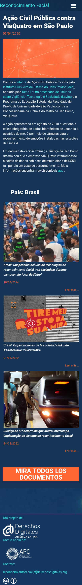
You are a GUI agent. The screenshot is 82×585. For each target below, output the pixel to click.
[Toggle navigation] (73, 6)
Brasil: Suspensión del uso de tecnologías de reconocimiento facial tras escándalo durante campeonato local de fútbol (35, 269)
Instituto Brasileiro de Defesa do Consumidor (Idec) (38, 87)
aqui (61, 170)
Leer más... (72, 290)
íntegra (21, 82)
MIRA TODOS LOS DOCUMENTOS (41, 474)
